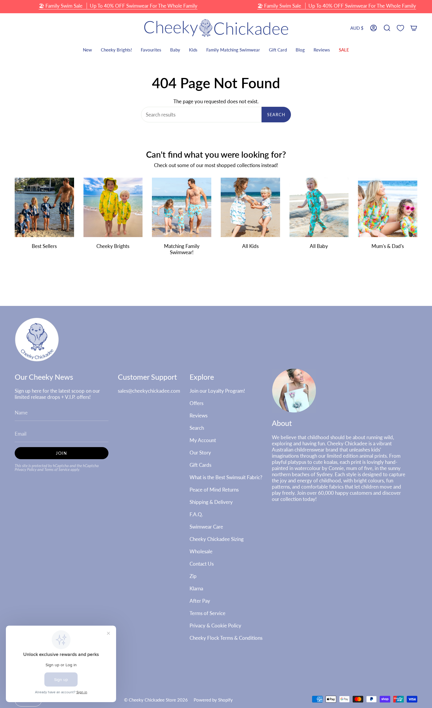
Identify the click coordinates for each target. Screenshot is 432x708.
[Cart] (414, 28)
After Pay (200, 601)
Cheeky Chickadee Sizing (217, 539)
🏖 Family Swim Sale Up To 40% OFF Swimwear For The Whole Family (118, 6)
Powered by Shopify (213, 699)
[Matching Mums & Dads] (387, 207)
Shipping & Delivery (211, 502)
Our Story (200, 452)
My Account (203, 440)
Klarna (196, 588)
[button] (387, 28)
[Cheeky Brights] (113, 207)
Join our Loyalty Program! (217, 391)
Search (276, 114)
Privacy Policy (25, 469)
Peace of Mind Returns (214, 490)
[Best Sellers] (44, 207)
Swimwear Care (206, 527)
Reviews (198, 415)
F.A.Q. (196, 514)
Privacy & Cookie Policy (215, 625)
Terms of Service (57, 469)
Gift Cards (200, 465)
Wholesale (201, 551)
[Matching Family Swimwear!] (181, 207)
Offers (196, 403)
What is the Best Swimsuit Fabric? (226, 477)
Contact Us (202, 564)
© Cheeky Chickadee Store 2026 (156, 699)
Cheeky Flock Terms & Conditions (226, 638)
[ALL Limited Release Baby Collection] (319, 207)
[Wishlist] (400, 28)
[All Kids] (250, 207)
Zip (193, 576)
